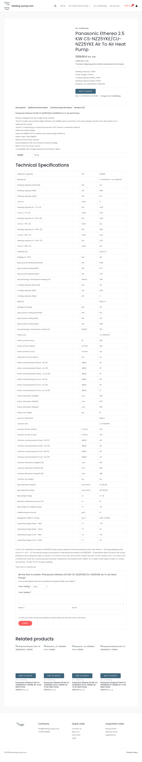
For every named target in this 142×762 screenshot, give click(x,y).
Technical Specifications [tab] (61, 107)
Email (74, 607)
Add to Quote (85, 91)
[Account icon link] (137, 6)
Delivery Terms (111, 732)
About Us (75, 732)
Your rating (24, 586)
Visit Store (76, 735)
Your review (25, 592)
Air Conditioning (100, 6)
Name (21, 607)
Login (74, 738)
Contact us (76, 728)
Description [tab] (21, 107)
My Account (115, 6)
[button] (89, 6)
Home (62, 6)
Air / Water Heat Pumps (78, 6)
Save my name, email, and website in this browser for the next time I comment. (53, 618)
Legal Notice (111, 735)
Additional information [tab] (38, 107)
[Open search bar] (55, 6)
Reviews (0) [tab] (79, 107)
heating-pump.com (23, 5)
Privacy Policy (111, 728)
